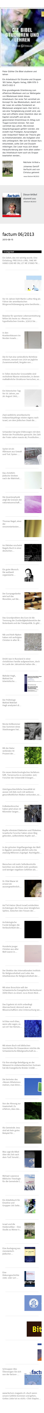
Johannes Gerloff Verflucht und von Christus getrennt (31, 169)
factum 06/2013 (30, 201)
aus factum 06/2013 (32, 176)
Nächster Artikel (30, 162)
